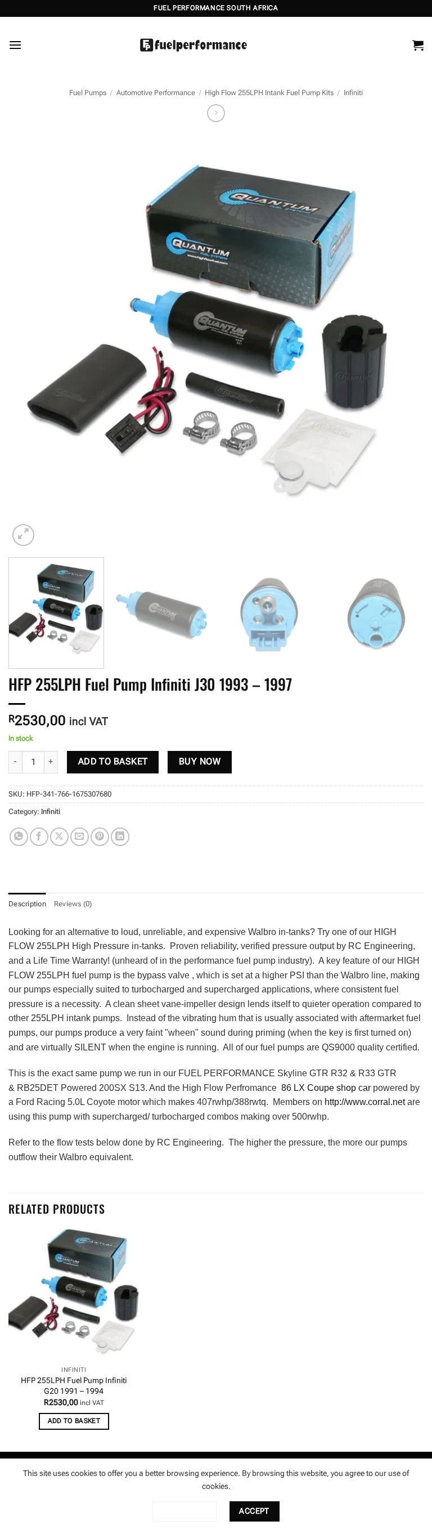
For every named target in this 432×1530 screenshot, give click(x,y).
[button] (15, 45)
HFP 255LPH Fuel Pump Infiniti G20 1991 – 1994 (74, 1386)
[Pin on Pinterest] (100, 836)
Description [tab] (27, 904)
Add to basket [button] (74, 1421)
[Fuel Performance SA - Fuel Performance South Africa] (193, 45)
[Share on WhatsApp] (19, 836)
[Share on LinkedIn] (120, 836)
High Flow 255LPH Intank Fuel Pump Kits (269, 92)
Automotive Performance (155, 92)
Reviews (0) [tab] (73, 904)
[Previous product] (215, 113)
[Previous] (31, 341)
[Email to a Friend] (79, 836)
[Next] (401, 341)
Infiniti (353, 92)
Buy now (199, 762)
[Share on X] (59, 836)
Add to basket (113, 762)
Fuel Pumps (87, 92)
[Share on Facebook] (39, 836)
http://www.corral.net (365, 1102)
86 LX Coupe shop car (326, 1088)
